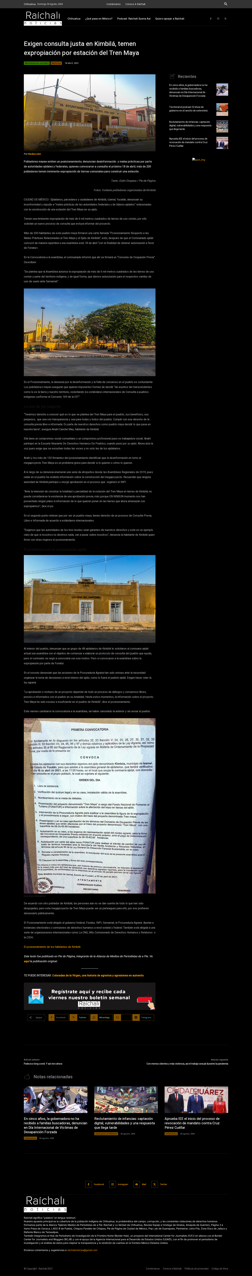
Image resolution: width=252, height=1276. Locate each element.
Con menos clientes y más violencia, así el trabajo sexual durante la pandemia (187, 1064)
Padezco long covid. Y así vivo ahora (43, 1064)
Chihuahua (30, 1138)
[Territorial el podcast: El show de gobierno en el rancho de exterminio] (222, 109)
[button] (225, 4)
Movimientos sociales (37, 63)
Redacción (34, 153)
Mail (144, 1184)
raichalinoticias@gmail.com (82, 1250)
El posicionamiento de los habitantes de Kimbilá (52, 947)
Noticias (56, 63)
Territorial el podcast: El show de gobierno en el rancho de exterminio (188, 108)
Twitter (163, 1184)
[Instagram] (218, 19)
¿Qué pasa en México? (106, 1133)
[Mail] (136, 1184)
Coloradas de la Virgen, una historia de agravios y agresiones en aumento (98, 975)
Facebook (99, 1184)
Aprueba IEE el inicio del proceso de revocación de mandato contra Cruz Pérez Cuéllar (188, 142)
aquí (26, 961)
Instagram (123, 1184)
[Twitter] (225, 19)
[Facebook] (211, 19)
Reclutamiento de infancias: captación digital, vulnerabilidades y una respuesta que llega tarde (190, 125)
